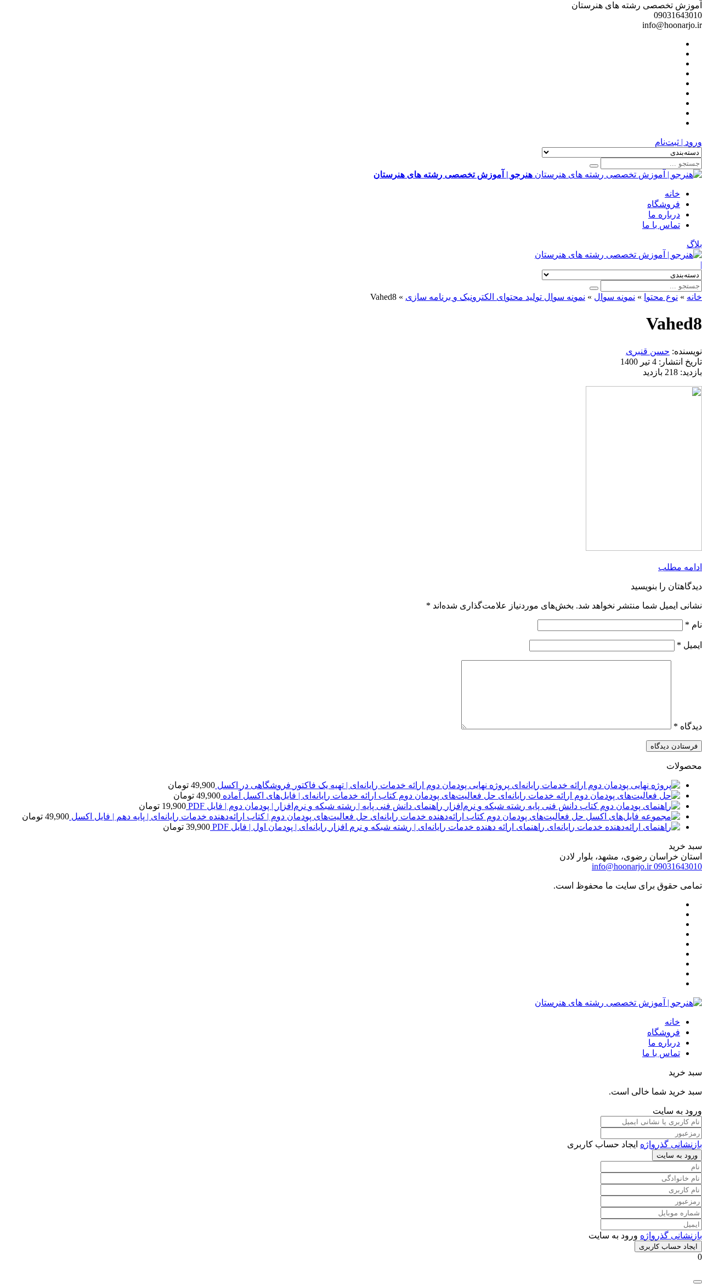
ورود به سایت (677, 1155)
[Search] (594, 166)
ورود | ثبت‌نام (678, 142)
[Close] (697, 1281)
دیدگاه (687, 726)
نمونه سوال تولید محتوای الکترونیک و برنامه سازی (495, 297)
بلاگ (694, 244)
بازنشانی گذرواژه (671, 1144)
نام (693, 624)
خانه (672, 193)
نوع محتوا (661, 297)
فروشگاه (663, 204)
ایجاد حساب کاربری (668, 1246)
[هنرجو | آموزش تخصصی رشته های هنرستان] (618, 254)
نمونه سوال (614, 297)
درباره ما (664, 214)
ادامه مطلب (680, 567)
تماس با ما (661, 225)
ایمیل (689, 645)
